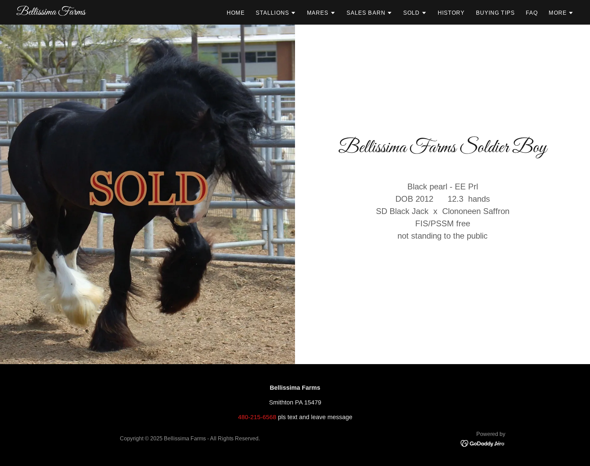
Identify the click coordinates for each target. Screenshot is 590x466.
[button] (276, 13)
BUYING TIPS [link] (495, 13)
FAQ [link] (532, 13)
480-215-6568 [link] (257, 417)
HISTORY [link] (451, 13)
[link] (50, 12)
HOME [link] (236, 13)
